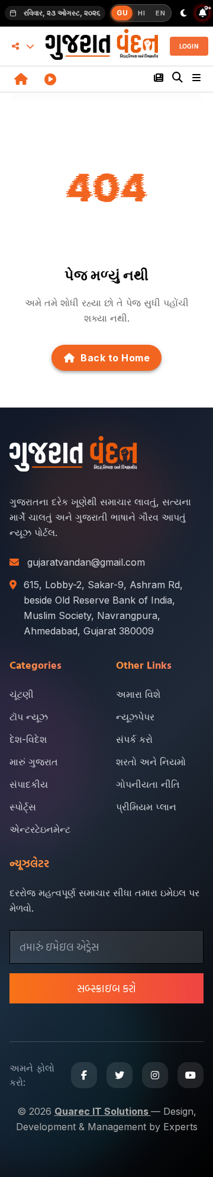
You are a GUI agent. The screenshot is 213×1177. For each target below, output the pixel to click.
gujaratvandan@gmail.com (86, 562)
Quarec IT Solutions (102, 1111)
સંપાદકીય (28, 784)
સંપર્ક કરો (134, 739)
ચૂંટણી (21, 694)
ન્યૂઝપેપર (135, 717)
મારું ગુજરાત (33, 762)
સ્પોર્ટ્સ (22, 807)
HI (141, 13)
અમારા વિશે (138, 694)
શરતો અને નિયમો (151, 762)
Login (189, 46)
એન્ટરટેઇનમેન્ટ (39, 829)
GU (122, 12)
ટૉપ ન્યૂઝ (28, 717)
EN (160, 13)
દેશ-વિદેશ (28, 739)
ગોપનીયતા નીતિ (148, 784)
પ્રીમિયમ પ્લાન (146, 807)
